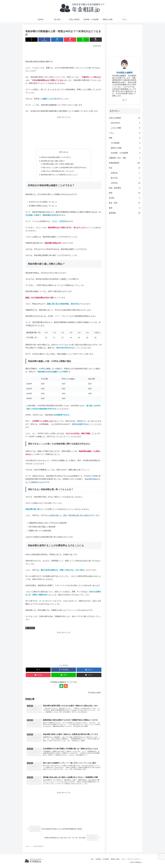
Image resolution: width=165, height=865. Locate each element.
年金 (92, 859)
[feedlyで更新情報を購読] (61, 686)
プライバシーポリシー (134, 859)
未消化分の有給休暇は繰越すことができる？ (56, 157)
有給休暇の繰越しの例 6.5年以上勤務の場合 (58, 164)
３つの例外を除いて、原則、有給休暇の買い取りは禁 (66, 515)
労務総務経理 (31, 628)
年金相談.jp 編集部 (124, 72)
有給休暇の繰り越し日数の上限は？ (53, 161)
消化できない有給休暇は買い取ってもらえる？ (58, 171)
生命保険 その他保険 (102, 859)
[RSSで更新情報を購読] (66, 686)
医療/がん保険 (115, 859)
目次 (61, 152)
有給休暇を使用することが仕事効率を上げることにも (59, 174)
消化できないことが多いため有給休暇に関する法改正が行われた (64, 167)
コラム (123, 859)
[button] (96, 39)
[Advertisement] (63, 52)
